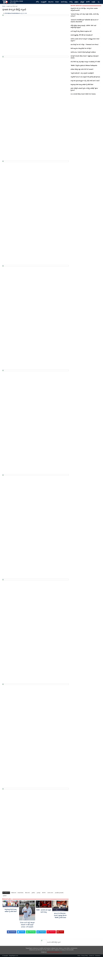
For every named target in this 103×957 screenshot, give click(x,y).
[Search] (98, 2)
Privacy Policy (84, 955)
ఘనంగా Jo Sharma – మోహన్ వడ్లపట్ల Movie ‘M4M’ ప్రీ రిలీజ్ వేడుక (60, 916)
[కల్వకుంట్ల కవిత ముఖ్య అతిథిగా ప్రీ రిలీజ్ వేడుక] (11, 904)
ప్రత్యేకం (76, 2)
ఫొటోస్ (88, 2)
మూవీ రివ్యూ (64, 2)
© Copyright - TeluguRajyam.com (10, 955)
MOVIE (44, 892)
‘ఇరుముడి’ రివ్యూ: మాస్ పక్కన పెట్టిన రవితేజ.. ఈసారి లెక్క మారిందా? (85, 15)
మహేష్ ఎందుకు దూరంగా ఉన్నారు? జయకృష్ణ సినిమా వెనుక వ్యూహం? (85, 40)
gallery (33, 892)
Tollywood (13, 892)
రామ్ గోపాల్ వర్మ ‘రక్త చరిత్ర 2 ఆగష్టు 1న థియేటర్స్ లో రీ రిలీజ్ (85, 62)
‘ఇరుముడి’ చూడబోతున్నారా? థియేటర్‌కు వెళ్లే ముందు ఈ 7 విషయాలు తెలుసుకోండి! (85, 21)
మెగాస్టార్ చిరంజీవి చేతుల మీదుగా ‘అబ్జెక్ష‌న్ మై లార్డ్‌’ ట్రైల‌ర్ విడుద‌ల (84, 57)
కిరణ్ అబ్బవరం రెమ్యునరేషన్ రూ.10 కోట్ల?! (81, 48)
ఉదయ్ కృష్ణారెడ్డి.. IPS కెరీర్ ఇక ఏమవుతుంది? (82, 35)
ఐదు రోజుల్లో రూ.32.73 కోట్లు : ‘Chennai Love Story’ (85, 45)
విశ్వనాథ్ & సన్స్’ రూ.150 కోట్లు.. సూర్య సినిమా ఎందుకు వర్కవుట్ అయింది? (84, 9)
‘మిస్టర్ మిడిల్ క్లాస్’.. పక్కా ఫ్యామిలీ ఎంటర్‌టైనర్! (82, 73)
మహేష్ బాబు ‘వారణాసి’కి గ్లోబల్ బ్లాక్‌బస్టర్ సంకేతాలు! (83, 52)
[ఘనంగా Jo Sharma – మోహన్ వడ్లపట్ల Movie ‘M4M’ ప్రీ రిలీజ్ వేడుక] (60, 906)
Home (3, 6)
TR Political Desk (10, 13)
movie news (50, 892)
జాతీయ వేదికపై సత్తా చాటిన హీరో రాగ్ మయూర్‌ (82, 69)
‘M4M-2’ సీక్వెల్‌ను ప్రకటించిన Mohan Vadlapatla (84, 65)
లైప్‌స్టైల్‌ (82, 2)
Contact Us (91, 955)
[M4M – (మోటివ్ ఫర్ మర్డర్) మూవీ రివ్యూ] (44, 905)
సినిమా (57, 2)
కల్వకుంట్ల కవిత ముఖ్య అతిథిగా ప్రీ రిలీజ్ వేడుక (82, 84)
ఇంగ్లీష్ (93, 2)
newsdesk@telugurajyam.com (54, 952)
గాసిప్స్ (71, 2)
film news (27, 892)
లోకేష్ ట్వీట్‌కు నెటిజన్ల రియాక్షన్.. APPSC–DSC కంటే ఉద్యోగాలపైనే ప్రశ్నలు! (83, 26)
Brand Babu (20, 892)
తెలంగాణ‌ (50, 2)
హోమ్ (37, 2)
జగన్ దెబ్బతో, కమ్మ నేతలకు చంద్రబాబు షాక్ (81, 31)
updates (5, 895)
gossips (38, 892)
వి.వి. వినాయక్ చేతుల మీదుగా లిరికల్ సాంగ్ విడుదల (83, 94)
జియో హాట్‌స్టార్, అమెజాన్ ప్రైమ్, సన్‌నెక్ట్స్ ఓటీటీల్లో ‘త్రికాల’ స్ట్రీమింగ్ (84, 89)
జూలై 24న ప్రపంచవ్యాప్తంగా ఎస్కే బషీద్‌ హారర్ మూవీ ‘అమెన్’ (85, 81)
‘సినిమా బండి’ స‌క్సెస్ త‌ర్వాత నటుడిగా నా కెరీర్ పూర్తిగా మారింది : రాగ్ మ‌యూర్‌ (27, 925)
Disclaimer (97, 955)
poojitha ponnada (59, 892)
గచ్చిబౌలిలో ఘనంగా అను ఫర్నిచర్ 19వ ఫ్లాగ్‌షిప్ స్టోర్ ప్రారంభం (85, 77)
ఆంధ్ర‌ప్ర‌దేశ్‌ (43, 2)
